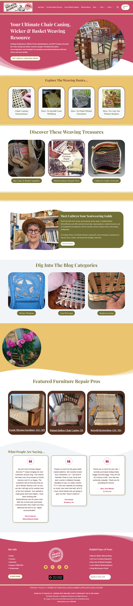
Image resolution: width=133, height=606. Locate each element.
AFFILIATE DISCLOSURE (92, 588)
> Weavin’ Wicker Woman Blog (100, 556)
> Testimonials (13, 568)
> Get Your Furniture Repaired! (100, 559)
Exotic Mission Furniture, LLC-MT (27, 429)
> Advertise (12, 562)
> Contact (11, 559)
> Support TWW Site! (15, 565)
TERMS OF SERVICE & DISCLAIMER (63, 588)
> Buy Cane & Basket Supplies (100, 562)
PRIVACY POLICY (38, 588)
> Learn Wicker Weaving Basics (100, 565)
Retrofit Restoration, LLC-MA (106, 430)
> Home (11, 556)
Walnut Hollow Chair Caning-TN (66, 430)
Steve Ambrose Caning (30, 519)
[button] (97, 7)
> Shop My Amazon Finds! (98, 568)
